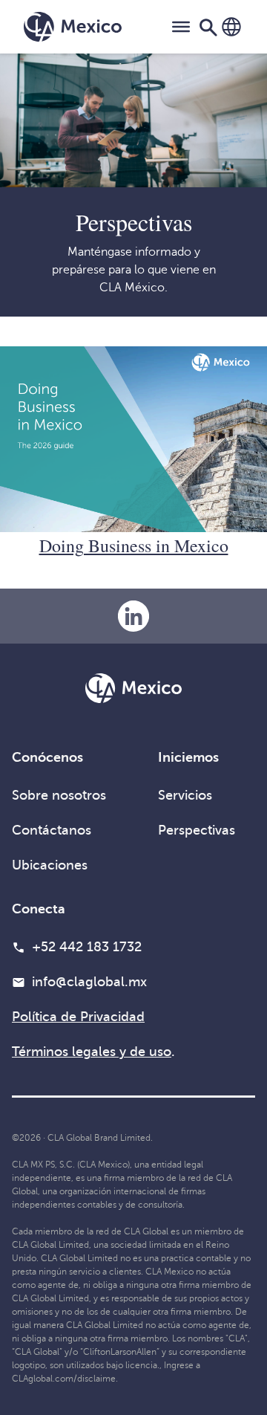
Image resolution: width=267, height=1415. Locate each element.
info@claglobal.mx (89, 981)
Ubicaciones (50, 865)
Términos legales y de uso (91, 1051)
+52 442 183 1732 (87, 946)
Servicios (185, 795)
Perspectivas (196, 830)
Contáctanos (51, 830)
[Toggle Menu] (181, 27)
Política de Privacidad (78, 1016)
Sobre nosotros (59, 795)
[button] (231, 27)
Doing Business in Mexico (133, 545)
